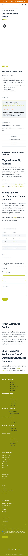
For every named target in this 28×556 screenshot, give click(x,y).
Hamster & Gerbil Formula (17, 186)
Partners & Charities (7, 492)
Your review (6, 286)
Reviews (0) (14, 142)
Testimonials (5, 494)
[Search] (19, 4)
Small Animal (12, 128)
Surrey (9, 105)
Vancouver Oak (11, 103)
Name (4, 277)
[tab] (14, 136)
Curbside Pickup (6, 505)
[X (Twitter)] (12, 549)
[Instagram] (15, 549)
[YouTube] (18, 549)
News (3, 478)
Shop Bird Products (8, 417)
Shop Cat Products (7, 393)
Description (14, 136)
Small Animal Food (13, 125)
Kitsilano (17, 103)
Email (4, 281)
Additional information (14, 139)
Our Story (4, 488)
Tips (3, 507)
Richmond (5, 103)
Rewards (4, 509)
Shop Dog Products (7, 379)
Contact (4, 511)
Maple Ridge (5, 465)
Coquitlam (18, 105)
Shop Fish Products (8, 425)
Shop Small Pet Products (9, 408)
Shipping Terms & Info (7, 503)
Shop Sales (4, 476)
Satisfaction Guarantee (7, 490)
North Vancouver (6, 459)
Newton (13, 105)
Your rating (3, 272)
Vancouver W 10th (6, 455)
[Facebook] (9, 549)
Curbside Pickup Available (9, 109)
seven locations (11, 219)
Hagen (5, 19)
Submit (5, 299)
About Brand (14, 144)
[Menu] (25, 4)
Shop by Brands (6, 433)
